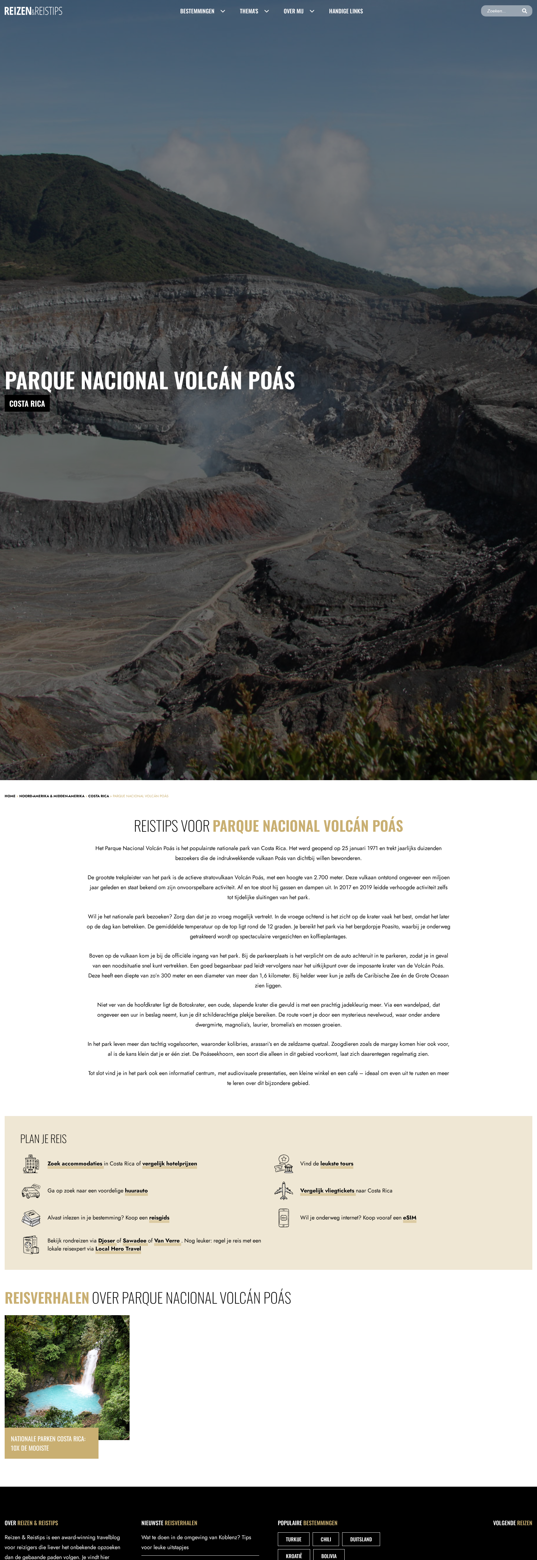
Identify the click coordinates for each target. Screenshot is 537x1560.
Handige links (346, 11)
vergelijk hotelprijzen (169, 1164)
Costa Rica (98, 796)
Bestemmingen (197, 11)
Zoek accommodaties (76, 1164)
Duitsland (361, 1539)
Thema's (249, 11)
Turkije (293, 1539)
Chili (326, 1539)
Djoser (107, 1241)
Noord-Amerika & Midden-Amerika (52, 796)
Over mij (294, 11)
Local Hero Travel (118, 1249)
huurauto (136, 1191)
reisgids (159, 1218)
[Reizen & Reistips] (33, 11)
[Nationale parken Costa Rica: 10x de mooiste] (67, 1387)
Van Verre (167, 1241)
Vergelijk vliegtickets (328, 1191)
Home (10, 796)
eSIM (409, 1218)
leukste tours (336, 1164)
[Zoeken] (524, 11)
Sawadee (135, 1241)
